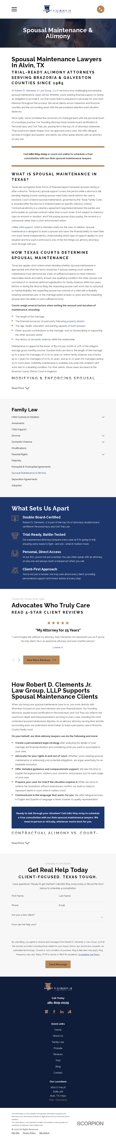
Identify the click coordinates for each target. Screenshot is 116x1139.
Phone (15, 905)
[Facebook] (54, 1011)
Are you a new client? (23, 914)
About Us (58, 1035)
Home (58, 1029)
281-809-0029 (58, 1003)
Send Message (58, 964)
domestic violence (41, 339)
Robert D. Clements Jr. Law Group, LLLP (36, 90)
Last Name (65, 895)
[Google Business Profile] (46, 1011)
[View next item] (19, 660)
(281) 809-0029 (38, 154)
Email (62, 905)
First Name (18, 895)
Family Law (58, 1042)
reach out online (60, 154)
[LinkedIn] (62, 1011)
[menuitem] (56, 417)
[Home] (56, 9)
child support (26, 227)
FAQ (58, 1060)
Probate (58, 1048)
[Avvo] (69, 1011)
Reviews (58, 1054)
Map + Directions (58, 1099)
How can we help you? (24, 924)
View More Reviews (38, 660)
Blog (58, 1066)
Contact (58, 1072)
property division (75, 321)
